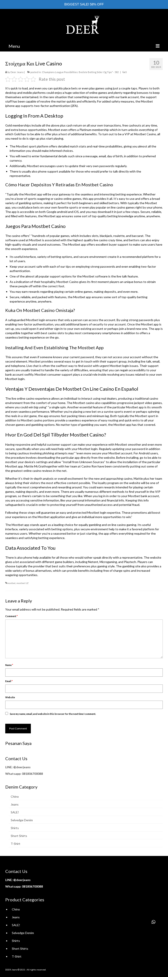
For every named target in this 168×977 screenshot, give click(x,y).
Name (9, 665)
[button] (153, 922)
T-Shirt (15, 843)
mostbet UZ (22, 583)
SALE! (15, 812)
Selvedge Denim (22, 820)
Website (10, 697)
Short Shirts (19, 836)
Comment (11, 616)
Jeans (15, 804)
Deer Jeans (17, 72)
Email (9, 681)
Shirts (15, 828)
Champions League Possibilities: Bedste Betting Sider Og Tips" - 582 (80, 72)
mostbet (11, 462)
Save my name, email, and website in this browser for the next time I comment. (53, 713)
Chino (15, 796)
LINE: (9, 767)
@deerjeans (22, 767)
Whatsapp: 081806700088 (24, 773)
